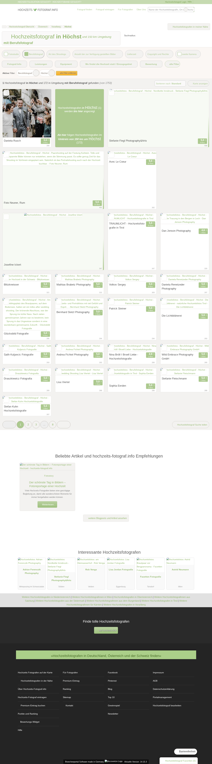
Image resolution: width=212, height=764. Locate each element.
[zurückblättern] (10, 113)
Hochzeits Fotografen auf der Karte (35, 672)
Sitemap (67, 697)
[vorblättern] (43, 113)
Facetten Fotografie (150, 576)
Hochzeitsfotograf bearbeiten (167, 705)
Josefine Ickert (12, 264)
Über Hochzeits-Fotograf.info (32, 689)
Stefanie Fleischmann (174, 378)
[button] (9, 424)
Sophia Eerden (117, 385)
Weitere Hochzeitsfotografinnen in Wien (92, 597)
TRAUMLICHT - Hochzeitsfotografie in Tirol (127, 225)
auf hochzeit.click (107, 630)
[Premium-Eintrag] (190, 553)
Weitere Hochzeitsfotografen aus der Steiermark (60, 600)
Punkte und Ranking (28, 714)
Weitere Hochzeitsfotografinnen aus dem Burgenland (113, 600)
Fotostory (49, 475)
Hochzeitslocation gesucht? (34, 2)
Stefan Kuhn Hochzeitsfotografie (15, 408)
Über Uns (141, 9)
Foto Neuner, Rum (14, 202)
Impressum (158, 672)
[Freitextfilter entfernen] (186, 9)
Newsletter (113, 714)
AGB (155, 681)
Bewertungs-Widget (29, 722)
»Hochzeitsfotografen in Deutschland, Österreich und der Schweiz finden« (106, 656)
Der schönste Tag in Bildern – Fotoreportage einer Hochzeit (47, 484)
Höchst (44, 73)
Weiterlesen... (48, 504)
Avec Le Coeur (117, 161)
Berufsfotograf (36, 54)
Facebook (113, 672)
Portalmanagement (162, 697)
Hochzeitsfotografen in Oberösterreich (133, 597)
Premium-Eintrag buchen (33, 705)
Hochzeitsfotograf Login (175, 2)
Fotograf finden (84, 9)
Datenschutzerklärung (163, 689)
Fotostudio (13, 54)
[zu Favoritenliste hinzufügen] (6, 93)
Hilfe (190, 2)
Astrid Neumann (180, 569)
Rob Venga (91, 569)
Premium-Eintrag (71, 681)
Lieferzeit (131, 54)
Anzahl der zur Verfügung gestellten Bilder (95, 54)
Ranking (67, 689)
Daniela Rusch (12, 140)
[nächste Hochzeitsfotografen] (63, 424)
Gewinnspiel (114, 705)
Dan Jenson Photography (176, 230)
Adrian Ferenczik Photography (32, 571)
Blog (110, 689)
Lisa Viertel (63, 382)
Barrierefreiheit (186, 751)
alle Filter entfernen (68, 73)
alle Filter (174, 64)
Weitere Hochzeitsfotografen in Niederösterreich (46, 597)
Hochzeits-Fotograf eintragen (32, 697)
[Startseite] (4, 26)
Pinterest (112, 681)
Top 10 (111, 697)
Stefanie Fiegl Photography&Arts (61, 578)
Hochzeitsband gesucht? (66, 2)
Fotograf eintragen (105, 9)
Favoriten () (180, 760)
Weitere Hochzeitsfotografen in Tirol (159, 600)
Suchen (191, 9)
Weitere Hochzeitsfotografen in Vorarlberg (125, 604)
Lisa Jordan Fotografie (121, 569)
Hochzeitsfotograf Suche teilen (192, 424)
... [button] (44, 424)
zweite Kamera (189, 54)
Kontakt (69, 705)
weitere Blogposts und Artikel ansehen (107, 518)
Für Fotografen (125, 9)
